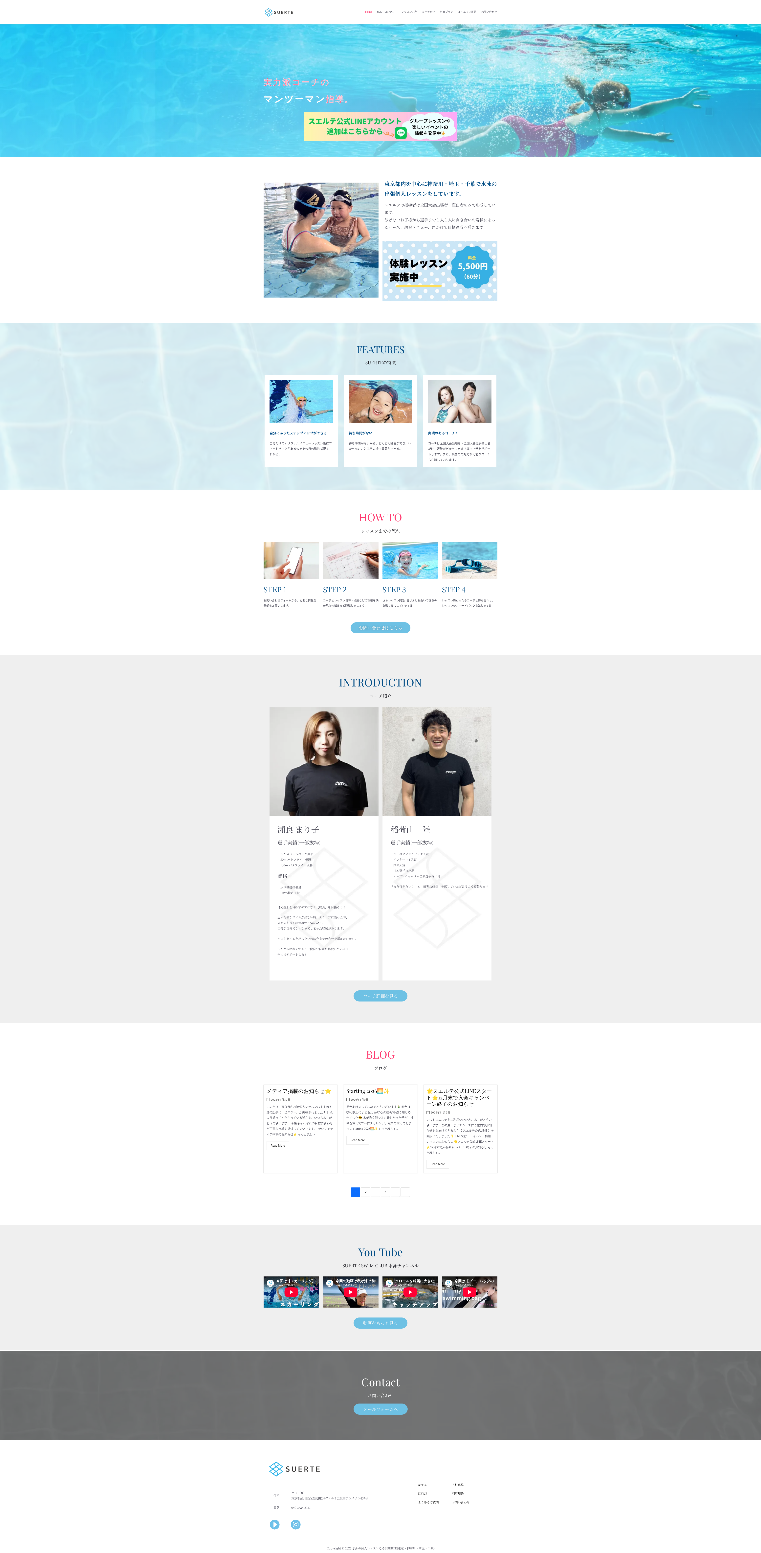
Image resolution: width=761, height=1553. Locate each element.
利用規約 (458, 1493)
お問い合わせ (489, 11)
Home (368, 11)
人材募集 (458, 1485)
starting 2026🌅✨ (368, 1090)
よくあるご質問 (467, 11)
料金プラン (446, 11)
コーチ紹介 (428, 11)
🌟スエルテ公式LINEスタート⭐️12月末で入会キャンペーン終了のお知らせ (459, 1097)
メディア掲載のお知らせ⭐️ (299, 1090)
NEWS (422, 1493)
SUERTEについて (386, 11)
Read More (278, 1145)
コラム (422, 1485)
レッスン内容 (409, 11)
